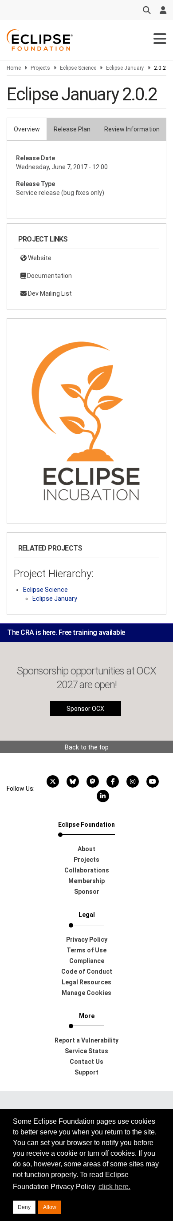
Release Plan (72, 129)
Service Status (86, 1050)
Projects (40, 68)
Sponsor (86, 891)
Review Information (132, 129)
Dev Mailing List (49, 293)
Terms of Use (86, 950)
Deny (24, 1207)
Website (39, 258)
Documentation (49, 275)
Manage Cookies (86, 992)
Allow (49, 1207)
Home (14, 68)
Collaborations (86, 870)
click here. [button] (114, 1186)
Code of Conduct (86, 971)
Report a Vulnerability (86, 1040)
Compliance (86, 960)
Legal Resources (86, 982)
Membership (86, 880)
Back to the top (87, 747)
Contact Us (86, 1061)
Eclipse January (125, 68)
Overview (27, 129)
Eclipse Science (78, 68)
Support (86, 1072)
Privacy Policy (86, 939)
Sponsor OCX (85, 708)
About (86, 848)
